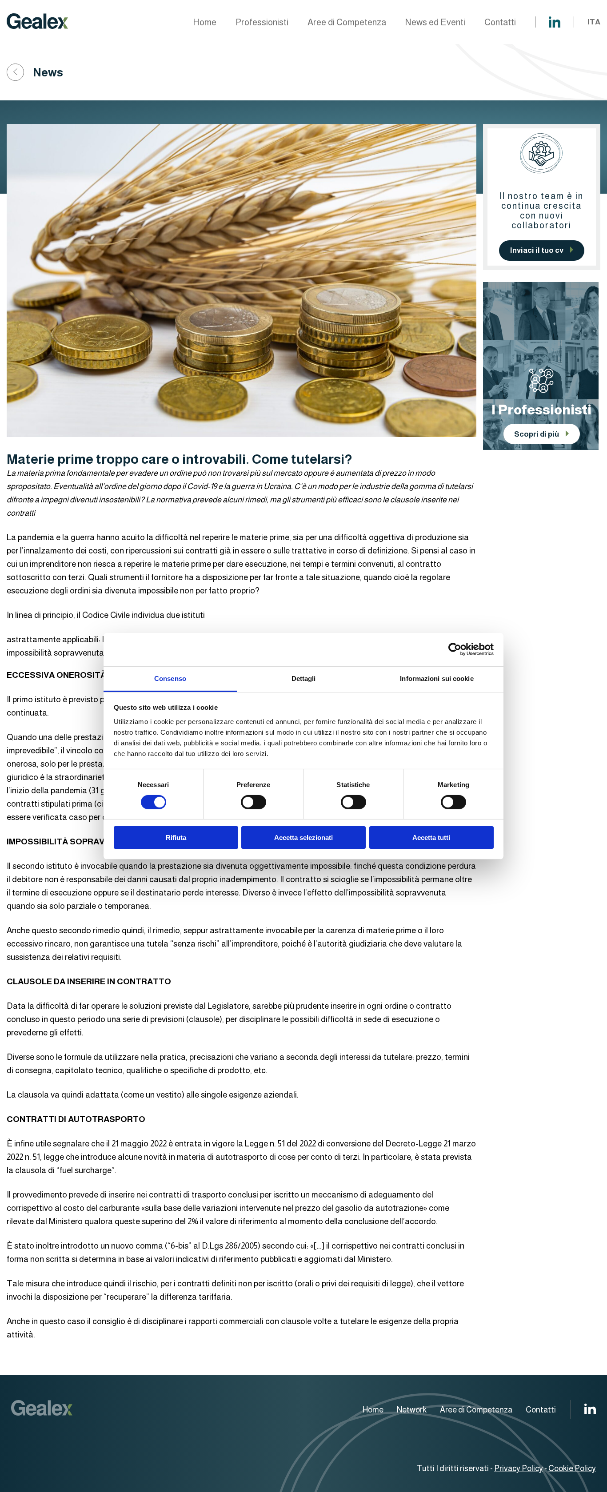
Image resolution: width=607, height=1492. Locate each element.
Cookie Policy (572, 1468)
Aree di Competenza (346, 22)
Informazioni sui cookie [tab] (436, 678)
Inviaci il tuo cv (536, 250)
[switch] (253, 802)
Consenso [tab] (170, 678)
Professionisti (262, 22)
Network (412, 1409)
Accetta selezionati (303, 837)
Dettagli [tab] (304, 678)
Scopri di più (536, 434)
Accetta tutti (431, 837)
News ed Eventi (435, 22)
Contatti (500, 22)
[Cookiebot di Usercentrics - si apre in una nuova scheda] (455, 649)
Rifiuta (176, 837)
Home (204, 22)
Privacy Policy (518, 1468)
